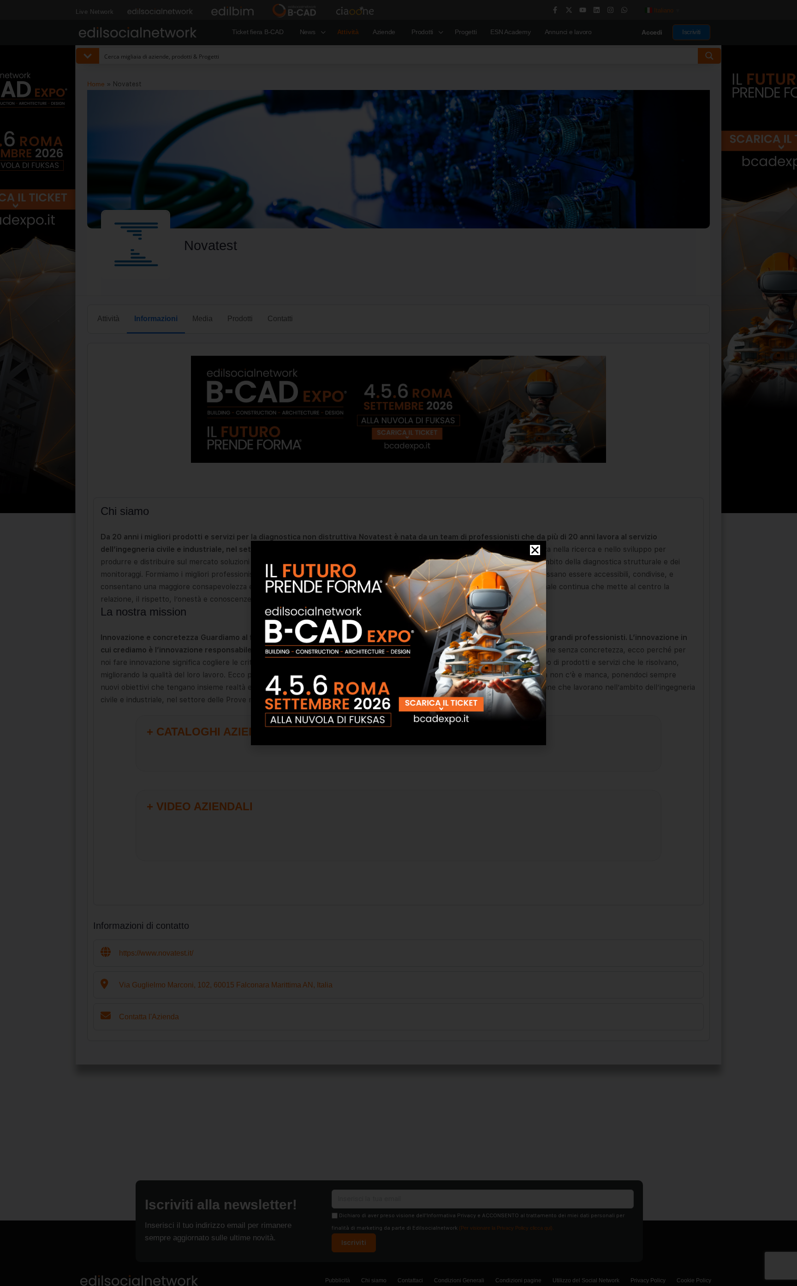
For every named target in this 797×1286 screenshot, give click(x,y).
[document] (398, 643)
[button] (535, 550)
